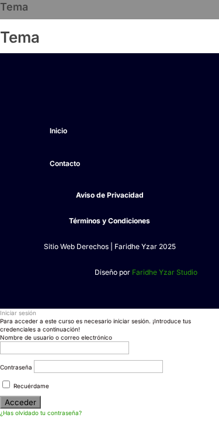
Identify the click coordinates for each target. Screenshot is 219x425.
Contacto (65, 163)
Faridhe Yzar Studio (164, 272)
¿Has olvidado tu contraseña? (41, 412)
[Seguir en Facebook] (31, 94)
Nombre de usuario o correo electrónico (56, 337)
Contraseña (16, 367)
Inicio (58, 130)
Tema (14, 7)
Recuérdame (30, 385)
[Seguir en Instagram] (55, 94)
